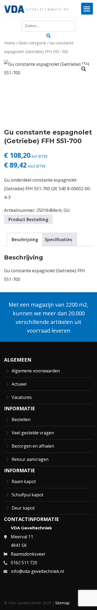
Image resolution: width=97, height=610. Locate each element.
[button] (84, 69)
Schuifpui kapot (27, 495)
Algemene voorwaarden (36, 371)
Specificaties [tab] (58, 239)
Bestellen (21, 419)
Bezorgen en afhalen (33, 446)
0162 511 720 (24, 563)
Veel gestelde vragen (33, 433)
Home (9, 42)
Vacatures (22, 397)
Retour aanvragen (30, 459)
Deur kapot (23, 508)
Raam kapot (24, 481)
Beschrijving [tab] (25, 239)
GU (67, 210)
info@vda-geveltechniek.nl (37, 571)
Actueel (19, 384)
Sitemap (62, 602)
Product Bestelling (28, 219)
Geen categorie (32, 42)
